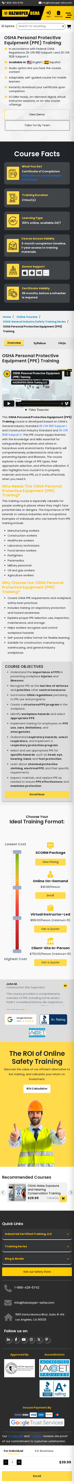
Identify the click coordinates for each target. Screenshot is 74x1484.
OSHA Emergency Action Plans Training (48, 1188)
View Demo (37, 114)
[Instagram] (31, 1339)
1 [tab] (8, 1011)
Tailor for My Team (37, 125)
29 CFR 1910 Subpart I (53, 426)
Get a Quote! (50, 929)
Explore (9, 26)
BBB (21, 1436)
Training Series (16, 1246)
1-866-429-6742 (13, 2)
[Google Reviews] (20, 1019)
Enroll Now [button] (37, 794)
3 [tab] (18, 1011)
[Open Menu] (71, 15)
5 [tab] (27, 1011)
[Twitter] (39, 1339)
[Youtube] (23, 1339)
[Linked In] (8, 1339)
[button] (69, 27)
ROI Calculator (37, 1088)
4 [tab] (22, 1011)
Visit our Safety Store (37, 1272)
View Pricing (50, 862)
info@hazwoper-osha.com (57, 2)
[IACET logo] (37, 1032)
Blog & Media (14, 1259)
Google (12, 1436)
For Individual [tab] (13, 1451)
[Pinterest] (46, 1339)
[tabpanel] (37, 995)
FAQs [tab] (62, 343)
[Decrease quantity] (5, 1462)
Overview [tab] (14, 343)
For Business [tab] (44, 1451)
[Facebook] (16, 1339)
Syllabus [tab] (40, 343)
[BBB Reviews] (53, 1019)
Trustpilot (36, 1436)
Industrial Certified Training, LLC (28, 1234)
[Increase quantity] (19, 1462)
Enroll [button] (37, 1476)
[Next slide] (71, 1192)
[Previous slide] (3, 1192)
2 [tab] (13, 1011)
